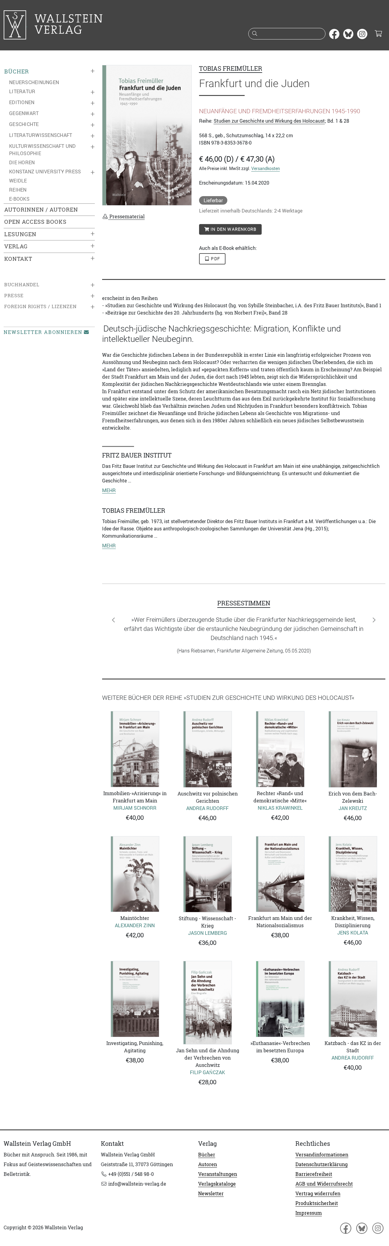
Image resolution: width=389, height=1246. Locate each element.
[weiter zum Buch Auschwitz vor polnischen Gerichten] (207, 749)
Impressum (308, 1213)
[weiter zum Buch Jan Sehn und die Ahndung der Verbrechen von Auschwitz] (207, 1002)
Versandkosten (265, 168)
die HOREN (22, 162)
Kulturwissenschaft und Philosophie (42, 150)
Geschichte (24, 124)
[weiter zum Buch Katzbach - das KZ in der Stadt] (352, 999)
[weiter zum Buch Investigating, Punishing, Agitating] (134, 999)
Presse (14, 295)
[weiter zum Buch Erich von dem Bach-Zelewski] (352, 749)
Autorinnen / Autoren (41, 209)
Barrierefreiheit (313, 1174)
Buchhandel (22, 284)
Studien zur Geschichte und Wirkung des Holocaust (269, 120)
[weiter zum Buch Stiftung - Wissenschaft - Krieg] (207, 874)
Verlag (16, 246)
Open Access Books (35, 222)
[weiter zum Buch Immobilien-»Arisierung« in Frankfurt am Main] (134, 749)
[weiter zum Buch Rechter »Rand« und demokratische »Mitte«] (280, 749)
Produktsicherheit (316, 1203)
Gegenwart (24, 113)
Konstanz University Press (45, 171)
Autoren (207, 1164)
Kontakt (18, 259)
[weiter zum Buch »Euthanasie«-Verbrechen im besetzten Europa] (280, 999)
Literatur (22, 91)
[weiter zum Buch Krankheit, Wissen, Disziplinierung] (352, 874)
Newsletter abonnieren (43, 332)
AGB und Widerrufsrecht (324, 1183)
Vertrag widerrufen (317, 1193)
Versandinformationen (321, 1154)
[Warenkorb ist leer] (378, 34)
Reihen (18, 189)
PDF (215, 258)
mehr (109, 490)
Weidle (18, 180)
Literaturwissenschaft (40, 135)
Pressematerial (126, 216)
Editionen (21, 102)
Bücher (16, 71)
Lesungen (20, 234)
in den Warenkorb (232, 229)
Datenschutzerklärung (321, 1164)
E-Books (19, 199)
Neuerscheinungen (34, 82)
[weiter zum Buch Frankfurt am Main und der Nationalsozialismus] (280, 874)
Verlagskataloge (217, 1183)
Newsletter (211, 1193)
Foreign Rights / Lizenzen (40, 306)
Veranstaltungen (217, 1174)
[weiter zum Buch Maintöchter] (134, 874)
